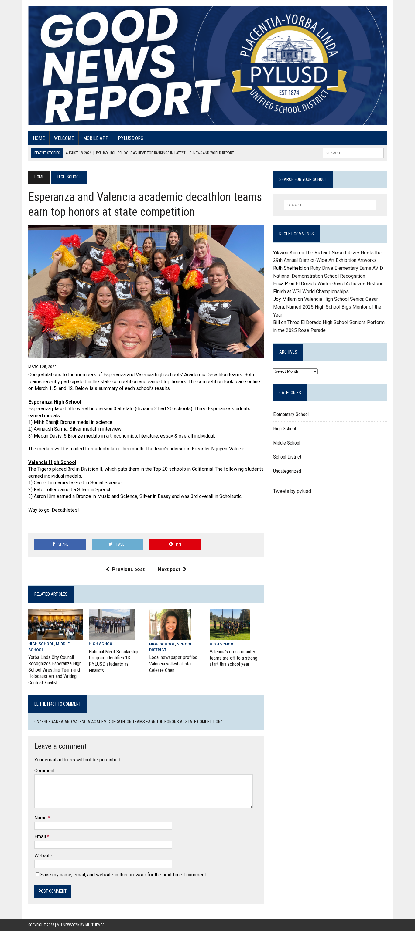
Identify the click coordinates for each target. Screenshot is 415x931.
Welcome (64, 138)
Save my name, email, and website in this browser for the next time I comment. (123, 875)
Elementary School (291, 414)
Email (40, 836)
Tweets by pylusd (292, 491)
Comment (44, 771)
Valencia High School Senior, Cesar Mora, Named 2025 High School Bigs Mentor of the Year (327, 306)
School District (287, 457)
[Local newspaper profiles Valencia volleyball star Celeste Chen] (170, 636)
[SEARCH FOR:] (353, 153)
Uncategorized (287, 471)
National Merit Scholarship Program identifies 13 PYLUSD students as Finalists (113, 661)
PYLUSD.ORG (130, 138)
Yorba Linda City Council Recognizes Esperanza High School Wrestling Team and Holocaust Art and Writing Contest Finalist (54, 670)
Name (41, 818)
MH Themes (94, 925)
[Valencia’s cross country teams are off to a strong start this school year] (230, 636)
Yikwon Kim (285, 253)
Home (39, 138)
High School (41, 644)
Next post (169, 569)
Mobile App (95, 138)
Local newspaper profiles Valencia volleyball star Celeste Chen (173, 664)
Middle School (286, 443)
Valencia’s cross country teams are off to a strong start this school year (233, 658)
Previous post (128, 569)
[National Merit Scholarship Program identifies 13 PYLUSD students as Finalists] (112, 636)
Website (43, 855)
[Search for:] (330, 205)
